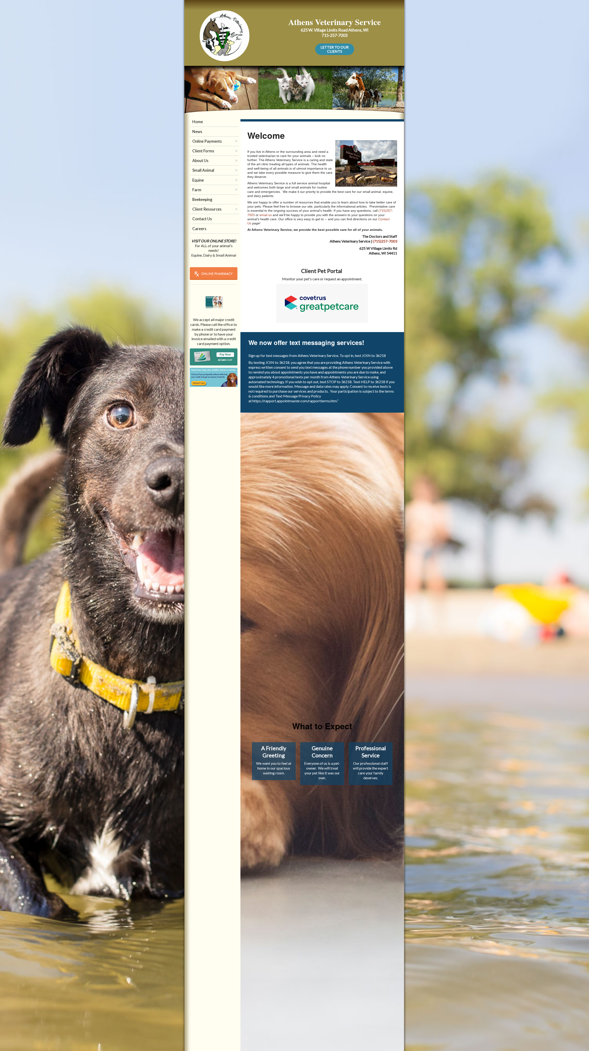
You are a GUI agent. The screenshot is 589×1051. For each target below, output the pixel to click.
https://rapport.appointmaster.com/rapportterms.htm (294, 401)
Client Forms (203, 150)
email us (266, 215)
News (197, 131)
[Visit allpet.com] (213, 377)
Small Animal (203, 170)
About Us (200, 160)
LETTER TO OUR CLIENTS (334, 49)
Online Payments (207, 141)
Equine (198, 180)
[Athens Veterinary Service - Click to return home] (224, 34)
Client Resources (207, 209)
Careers (199, 228)
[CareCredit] (213, 357)
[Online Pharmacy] (213, 273)
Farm (196, 189)
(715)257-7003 (385, 241)
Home (197, 121)
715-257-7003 (334, 35)
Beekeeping (202, 199)
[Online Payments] (213, 300)
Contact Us (202, 218)
